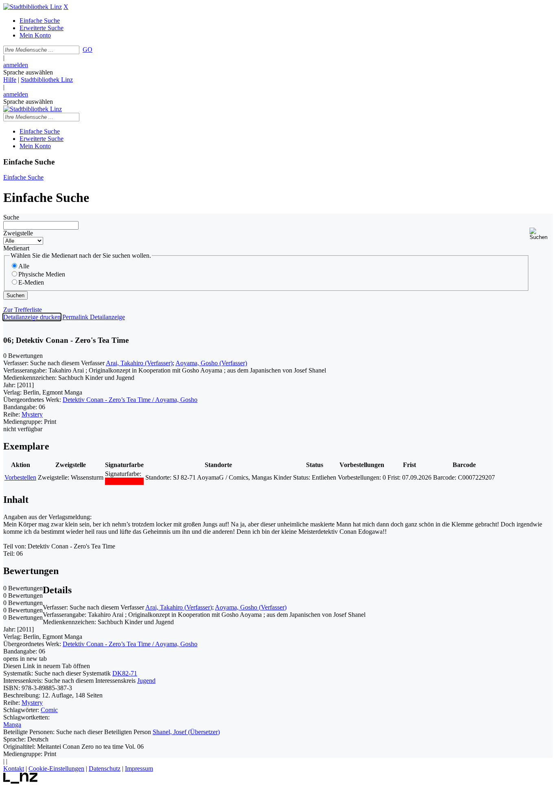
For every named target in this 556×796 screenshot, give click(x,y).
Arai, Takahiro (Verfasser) (139, 363)
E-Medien (31, 282)
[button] (541, 234)
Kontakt (13, 768)
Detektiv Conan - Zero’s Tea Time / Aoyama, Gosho (130, 399)
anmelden (15, 64)
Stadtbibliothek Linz (47, 79)
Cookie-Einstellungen (56, 768)
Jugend (146, 680)
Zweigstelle (18, 233)
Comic (49, 709)
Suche (11, 217)
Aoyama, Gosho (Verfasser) (211, 363)
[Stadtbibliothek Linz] (32, 6)
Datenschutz (104, 768)
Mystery (32, 414)
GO (87, 49)
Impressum (139, 768)
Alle (23, 266)
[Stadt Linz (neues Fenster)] (20, 781)
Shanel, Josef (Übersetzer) (186, 731)
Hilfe (9, 79)
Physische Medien (41, 274)
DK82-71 (124, 673)
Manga (12, 724)
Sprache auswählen (28, 72)
